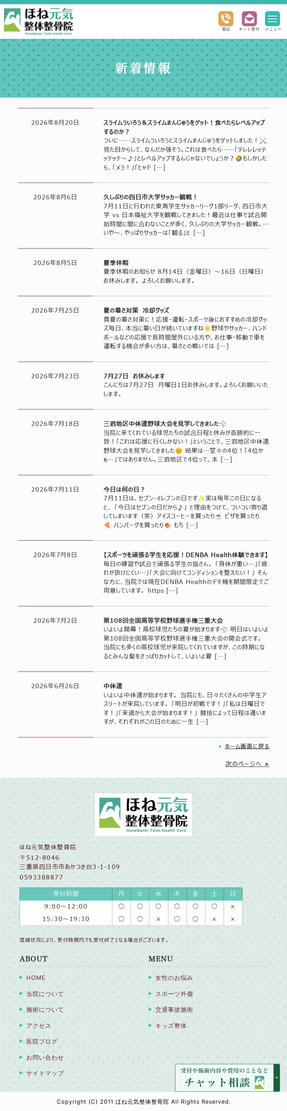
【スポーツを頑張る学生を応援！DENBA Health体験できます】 (186, 555)
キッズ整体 (171, 1025)
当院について (45, 993)
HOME (36, 977)
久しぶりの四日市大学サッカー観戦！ (151, 197)
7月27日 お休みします (134, 376)
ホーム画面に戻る (247, 746)
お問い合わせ (45, 1057)
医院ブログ (42, 1041)
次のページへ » (247, 764)
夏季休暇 (116, 263)
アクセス (38, 1025)
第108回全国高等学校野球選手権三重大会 (163, 621)
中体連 (113, 686)
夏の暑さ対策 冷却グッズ (136, 310)
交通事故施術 (174, 1009)
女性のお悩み (174, 977)
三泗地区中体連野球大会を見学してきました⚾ (165, 424)
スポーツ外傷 (174, 993)
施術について (45, 1009)
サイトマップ (45, 1073)
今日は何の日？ (125, 489)
